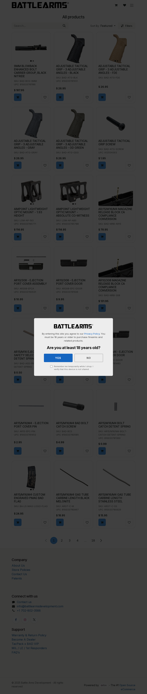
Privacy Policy (92, 333)
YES (58, 357)
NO (89, 357)
